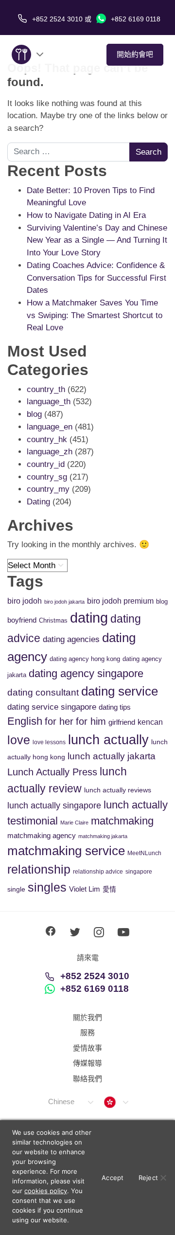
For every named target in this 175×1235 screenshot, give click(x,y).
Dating (38, 501)
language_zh (49, 451)
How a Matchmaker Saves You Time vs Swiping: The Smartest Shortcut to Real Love (94, 315)
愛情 (109, 889)
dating (89, 617)
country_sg (47, 477)
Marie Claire (74, 822)
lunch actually (108, 739)
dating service (119, 691)
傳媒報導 (87, 1063)
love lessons (49, 742)
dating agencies (71, 639)
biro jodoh (24, 601)
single (16, 889)
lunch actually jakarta (112, 756)
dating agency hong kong (85, 658)
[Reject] (163, 1177)
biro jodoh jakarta (64, 602)
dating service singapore (51, 707)
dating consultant (43, 692)
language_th (48, 401)
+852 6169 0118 (134, 19)
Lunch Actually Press (52, 772)
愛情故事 (87, 1048)
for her (59, 721)
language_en (49, 426)
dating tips (115, 707)
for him (91, 721)
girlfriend (121, 722)
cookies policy (45, 1191)
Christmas (53, 620)
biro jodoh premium (120, 600)
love (18, 740)
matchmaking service (66, 851)
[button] (70, 1101)
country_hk (47, 439)
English (24, 721)
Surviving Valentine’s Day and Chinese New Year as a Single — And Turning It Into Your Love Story (97, 240)
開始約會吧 (135, 54)
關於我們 (87, 1017)
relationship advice (98, 871)
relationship (38, 869)
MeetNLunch (144, 853)
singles (47, 887)
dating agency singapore (86, 673)
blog (34, 414)
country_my (48, 489)
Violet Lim (84, 889)
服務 (87, 1032)
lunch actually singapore (54, 805)
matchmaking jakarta (102, 836)
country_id (46, 464)
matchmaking (122, 821)
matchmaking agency (41, 835)
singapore (138, 871)
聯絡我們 (87, 1078)
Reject (148, 1177)
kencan (150, 722)
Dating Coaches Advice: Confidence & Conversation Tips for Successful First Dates (96, 278)
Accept (113, 1177)
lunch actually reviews (117, 790)
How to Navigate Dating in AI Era (86, 215)
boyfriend (21, 620)
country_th (46, 389)
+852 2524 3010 (94, 976)
